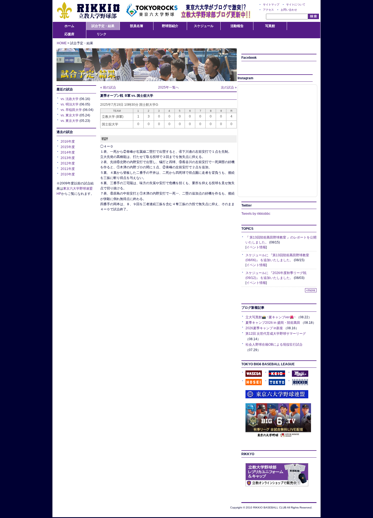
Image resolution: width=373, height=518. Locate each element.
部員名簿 (136, 26)
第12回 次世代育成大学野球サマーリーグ (275, 333)
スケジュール (204, 26)
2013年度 (68, 158)
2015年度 (68, 147)
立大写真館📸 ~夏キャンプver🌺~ (270, 317)
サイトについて (295, 4)
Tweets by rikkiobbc (255, 214)
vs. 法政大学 (70, 99)
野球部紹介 (170, 26)
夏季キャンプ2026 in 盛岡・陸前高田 (272, 323)
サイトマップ (271, 4)
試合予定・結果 (102, 26)
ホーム (69, 26)
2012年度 (68, 163)
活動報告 (237, 26)
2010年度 (68, 174)
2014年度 (68, 152)
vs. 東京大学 (70, 115)
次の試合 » (229, 87)
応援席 (69, 34)
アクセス (268, 9)
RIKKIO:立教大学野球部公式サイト (88, 11)
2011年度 (68, 169)
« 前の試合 (108, 87)
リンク (101, 34)
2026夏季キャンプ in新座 (264, 328)
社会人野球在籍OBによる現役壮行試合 (274, 344)
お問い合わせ (289, 9)
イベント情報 (256, 247)
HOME (62, 43)
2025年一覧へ (168, 87)
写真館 (270, 26)
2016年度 (68, 141)
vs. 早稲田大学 (71, 110)
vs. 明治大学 (70, 104)
